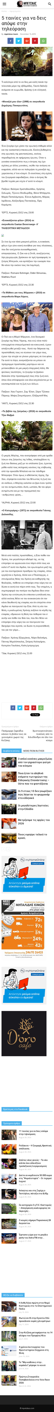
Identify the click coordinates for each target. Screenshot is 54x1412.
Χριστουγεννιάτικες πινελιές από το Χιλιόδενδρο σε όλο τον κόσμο (40, 736)
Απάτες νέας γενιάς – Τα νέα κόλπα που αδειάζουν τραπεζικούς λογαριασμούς (33, 1163)
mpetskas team (11, 34)
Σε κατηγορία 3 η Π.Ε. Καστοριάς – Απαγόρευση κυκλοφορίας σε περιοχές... (35, 1208)
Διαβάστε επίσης (11, 751)
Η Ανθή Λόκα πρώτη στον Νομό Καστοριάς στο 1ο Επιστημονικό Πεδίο (35, 1306)
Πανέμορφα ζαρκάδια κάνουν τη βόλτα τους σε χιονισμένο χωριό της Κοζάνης (14, 736)
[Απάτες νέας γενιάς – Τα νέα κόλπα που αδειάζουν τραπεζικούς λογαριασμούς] (9, 1164)
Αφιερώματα (15, 11)
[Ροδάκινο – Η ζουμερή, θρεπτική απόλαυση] (9, 1149)
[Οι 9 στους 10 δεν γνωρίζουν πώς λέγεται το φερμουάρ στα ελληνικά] (9, 794)
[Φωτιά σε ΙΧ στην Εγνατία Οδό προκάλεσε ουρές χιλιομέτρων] (9, 1322)
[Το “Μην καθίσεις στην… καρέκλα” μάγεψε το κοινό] (9, 1366)
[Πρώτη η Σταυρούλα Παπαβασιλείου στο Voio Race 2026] (9, 1380)
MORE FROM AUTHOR (33, 751)
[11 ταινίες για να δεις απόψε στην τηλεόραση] (9, 1135)
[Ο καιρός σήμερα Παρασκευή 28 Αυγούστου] (9, 1224)
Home (4, 11)
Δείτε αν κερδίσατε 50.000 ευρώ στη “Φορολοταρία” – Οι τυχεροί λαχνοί (35, 1178)
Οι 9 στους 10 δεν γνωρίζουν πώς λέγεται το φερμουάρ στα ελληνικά (35, 794)
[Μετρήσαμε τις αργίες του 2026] (9, 823)
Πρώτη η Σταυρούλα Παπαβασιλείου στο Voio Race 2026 (34, 1380)
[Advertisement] (27, 678)
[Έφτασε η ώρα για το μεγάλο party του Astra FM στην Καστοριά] (9, 1238)
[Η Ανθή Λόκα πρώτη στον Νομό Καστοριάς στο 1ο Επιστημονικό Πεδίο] (9, 1306)
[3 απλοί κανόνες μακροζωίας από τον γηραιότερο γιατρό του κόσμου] (9, 762)
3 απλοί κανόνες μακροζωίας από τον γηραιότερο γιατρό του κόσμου (35, 762)
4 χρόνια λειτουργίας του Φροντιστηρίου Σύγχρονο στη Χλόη (34, 1350)
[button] (50, 4)
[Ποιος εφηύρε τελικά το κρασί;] (9, 838)
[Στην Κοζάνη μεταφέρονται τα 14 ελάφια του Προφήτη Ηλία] (9, 1336)
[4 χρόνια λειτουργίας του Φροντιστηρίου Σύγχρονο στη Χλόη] (9, 1351)
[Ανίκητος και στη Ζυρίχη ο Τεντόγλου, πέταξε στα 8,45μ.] (9, 1194)
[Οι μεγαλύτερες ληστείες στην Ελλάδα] (9, 809)
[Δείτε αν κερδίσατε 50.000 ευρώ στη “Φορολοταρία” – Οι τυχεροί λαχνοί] (9, 1179)
